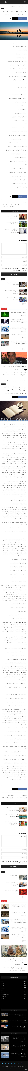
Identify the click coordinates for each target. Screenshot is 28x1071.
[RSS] (8, 1063)
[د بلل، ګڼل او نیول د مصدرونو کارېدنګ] (23, 292)
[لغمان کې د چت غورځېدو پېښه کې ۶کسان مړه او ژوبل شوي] (4, 1014)
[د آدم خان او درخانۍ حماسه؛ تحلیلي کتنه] (23, 284)
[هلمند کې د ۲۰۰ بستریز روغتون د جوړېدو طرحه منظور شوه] (5, 343)
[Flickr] (18, 1063)
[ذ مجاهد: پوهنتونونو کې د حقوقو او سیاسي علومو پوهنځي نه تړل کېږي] (5, 321)
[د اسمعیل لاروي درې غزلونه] (23, 299)
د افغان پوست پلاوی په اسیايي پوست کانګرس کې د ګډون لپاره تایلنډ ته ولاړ (18, 328)
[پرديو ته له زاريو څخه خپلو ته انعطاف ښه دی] (4, 1026)
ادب (22, 6)
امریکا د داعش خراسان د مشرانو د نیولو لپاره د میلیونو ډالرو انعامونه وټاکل (19, 1038)
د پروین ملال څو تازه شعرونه (12, 222)
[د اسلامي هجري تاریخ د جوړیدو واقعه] (4, 1021)
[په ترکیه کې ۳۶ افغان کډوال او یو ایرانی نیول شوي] (5, 1055)
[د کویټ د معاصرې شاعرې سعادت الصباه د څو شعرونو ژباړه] (23, 217)
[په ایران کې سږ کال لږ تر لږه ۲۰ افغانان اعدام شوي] (5, 336)
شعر (20, 6)
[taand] (19, 15)
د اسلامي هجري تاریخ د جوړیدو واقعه (18, 1020)
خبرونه (4, 308)
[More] (10, 18)
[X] (5, 1063)
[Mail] (11, 1063)
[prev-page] (25, 236)
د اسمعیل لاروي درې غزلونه (13, 297)
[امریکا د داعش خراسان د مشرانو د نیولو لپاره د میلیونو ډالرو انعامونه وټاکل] (5, 1039)
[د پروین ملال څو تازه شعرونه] (23, 224)
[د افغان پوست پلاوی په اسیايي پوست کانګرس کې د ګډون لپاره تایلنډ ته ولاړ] (5, 329)
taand (13, 14)
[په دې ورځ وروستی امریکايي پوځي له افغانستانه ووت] (5, 314)
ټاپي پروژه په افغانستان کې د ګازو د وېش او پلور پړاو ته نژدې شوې (19, 1046)
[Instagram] (15, 1063)
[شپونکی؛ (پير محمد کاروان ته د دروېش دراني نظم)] (23, 231)
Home (25, 6)
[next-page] (23, 236)
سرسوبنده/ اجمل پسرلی (20, 204)
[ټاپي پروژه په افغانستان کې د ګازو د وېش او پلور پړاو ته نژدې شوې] (5, 1047)
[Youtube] (2, 1063)
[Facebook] (21, 1063)
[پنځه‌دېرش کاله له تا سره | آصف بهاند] (14, 358)
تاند (18, 218)
